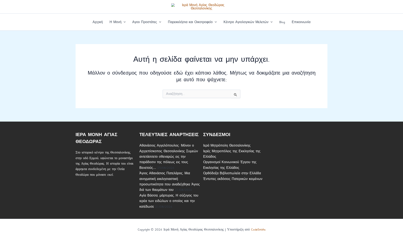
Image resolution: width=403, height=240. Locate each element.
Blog (282, 22)
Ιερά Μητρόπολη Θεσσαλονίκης (227, 145)
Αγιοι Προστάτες (144, 22)
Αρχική (98, 22)
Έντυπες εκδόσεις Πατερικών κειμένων (232, 179)
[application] (124, 22)
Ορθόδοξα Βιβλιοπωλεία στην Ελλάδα (232, 173)
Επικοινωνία (301, 22)
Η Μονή (116, 22)
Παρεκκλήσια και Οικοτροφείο (190, 22)
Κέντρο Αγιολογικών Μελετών (246, 22)
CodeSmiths (258, 229)
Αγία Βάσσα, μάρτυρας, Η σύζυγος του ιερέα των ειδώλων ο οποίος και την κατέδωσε (168, 201)
